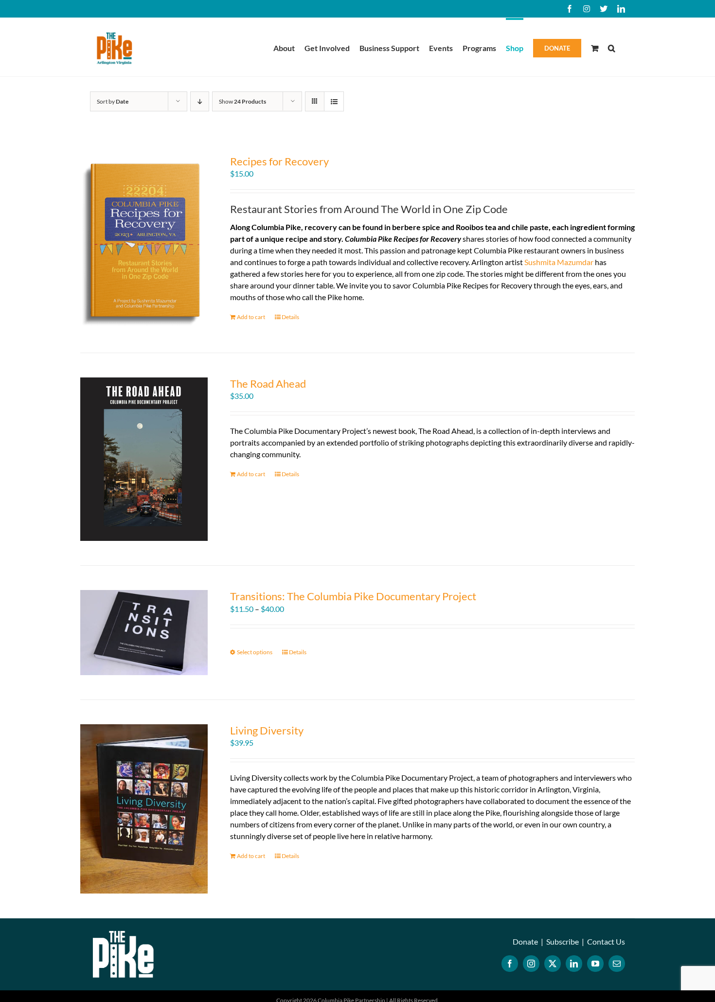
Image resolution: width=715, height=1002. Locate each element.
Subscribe (562, 941)
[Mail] (616, 963)
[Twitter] (552, 963)
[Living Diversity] (144, 809)
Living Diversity (267, 730)
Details (290, 317)
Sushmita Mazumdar (558, 262)
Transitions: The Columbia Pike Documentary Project (353, 596)
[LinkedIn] (574, 963)
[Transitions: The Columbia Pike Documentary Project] (144, 632)
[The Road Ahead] (144, 459)
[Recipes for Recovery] (144, 241)
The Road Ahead (268, 383)
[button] (611, 47)
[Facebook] (509, 963)
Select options (254, 652)
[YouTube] (595, 963)
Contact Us (606, 941)
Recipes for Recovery (279, 161)
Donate (525, 941)
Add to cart (251, 317)
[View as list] (333, 101)
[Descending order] (199, 101)
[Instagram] (531, 963)
